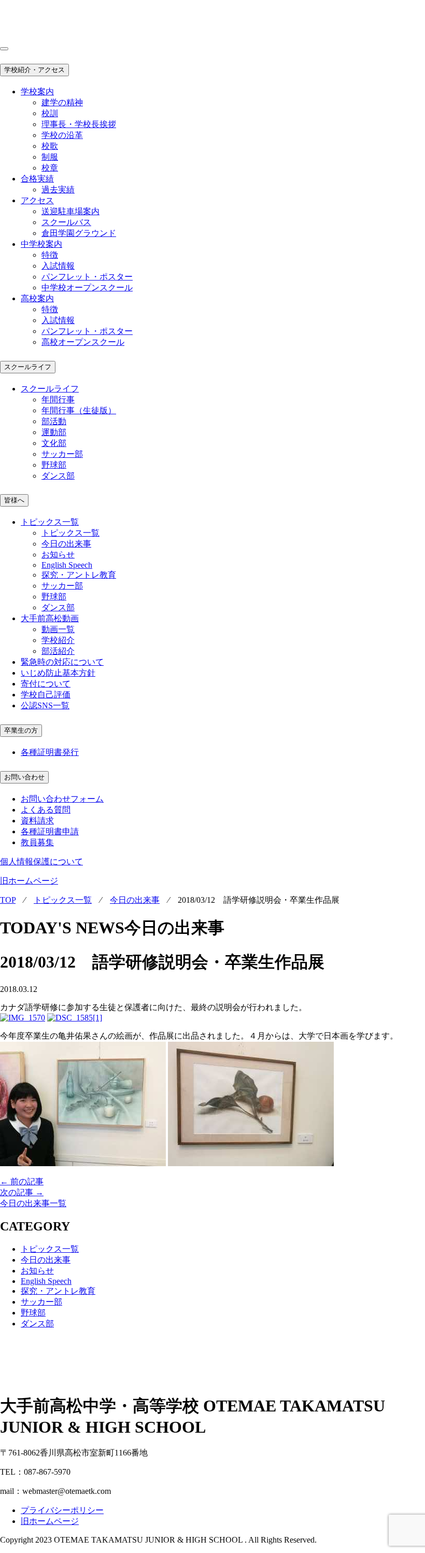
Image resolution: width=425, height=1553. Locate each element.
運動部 (53, 432)
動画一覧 (58, 629)
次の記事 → (22, 1192)
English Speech (66, 565)
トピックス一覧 (70, 532)
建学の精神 (62, 102)
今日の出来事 (66, 543)
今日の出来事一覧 (33, 1203)
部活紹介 (58, 651)
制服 (49, 156)
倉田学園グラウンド (78, 233)
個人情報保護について (41, 861)
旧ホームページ (29, 880)
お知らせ (58, 554)
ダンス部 (58, 475)
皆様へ (14, 500)
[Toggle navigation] (4, 48)
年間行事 (58, 399)
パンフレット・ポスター (87, 276)
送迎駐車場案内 (70, 211)
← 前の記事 (22, 1181)
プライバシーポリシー (62, 1510)
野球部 (53, 464)
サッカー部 (62, 454)
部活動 (53, 421)
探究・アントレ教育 (78, 574)
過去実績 (58, 189)
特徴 (49, 254)
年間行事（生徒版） (78, 410)
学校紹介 (58, 640)
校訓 (49, 113)
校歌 (49, 146)
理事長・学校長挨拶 (78, 124)
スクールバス (66, 222)
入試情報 (58, 265)
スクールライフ (27, 367)
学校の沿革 (62, 135)
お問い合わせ (24, 777)
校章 (49, 167)
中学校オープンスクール (87, 287)
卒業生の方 (21, 730)
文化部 (53, 443)
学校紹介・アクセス (34, 70)
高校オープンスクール (82, 342)
